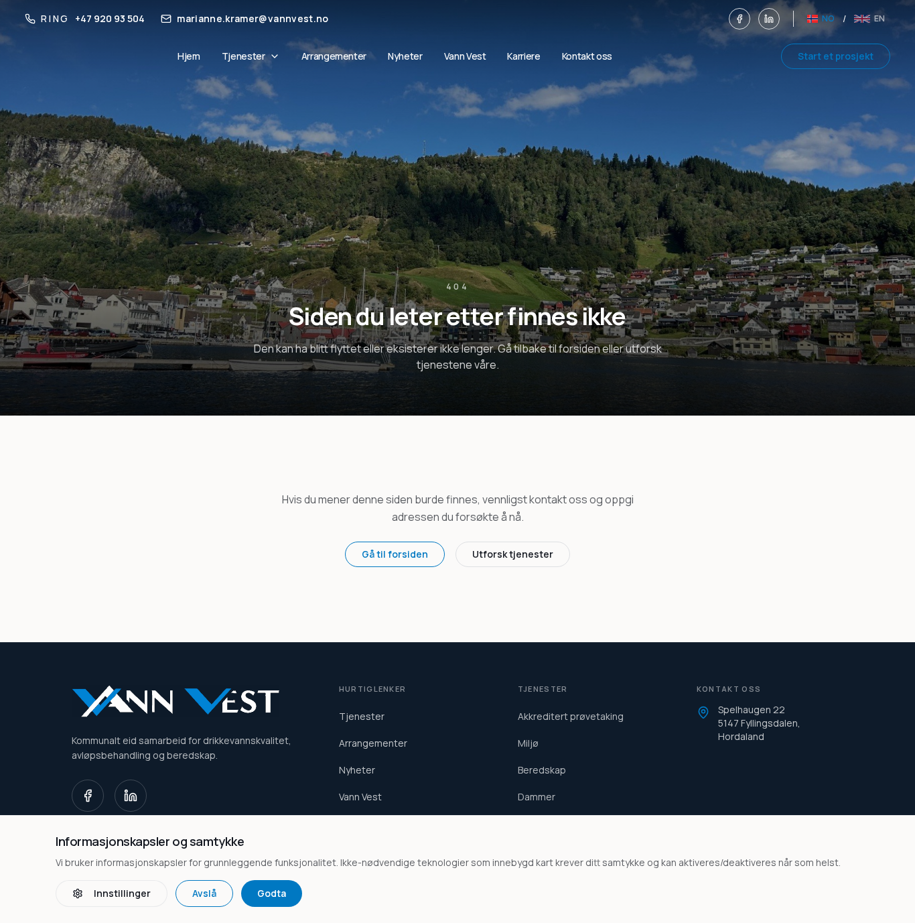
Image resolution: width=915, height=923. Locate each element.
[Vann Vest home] (189, 701)
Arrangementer (333, 56)
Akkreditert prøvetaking (571, 716)
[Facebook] (739, 18)
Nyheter (405, 56)
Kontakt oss (587, 56)
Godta (271, 893)
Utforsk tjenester (512, 554)
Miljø (528, 743)
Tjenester (361, 716)
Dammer (536, 796)
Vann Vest (465, 56)
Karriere (523, 56)
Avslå (204, 893)
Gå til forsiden (395, 554)
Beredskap (542, 769)
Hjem (189, 56)
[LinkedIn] (769, 18)
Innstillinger (122, 893)
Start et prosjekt (835, 56)
